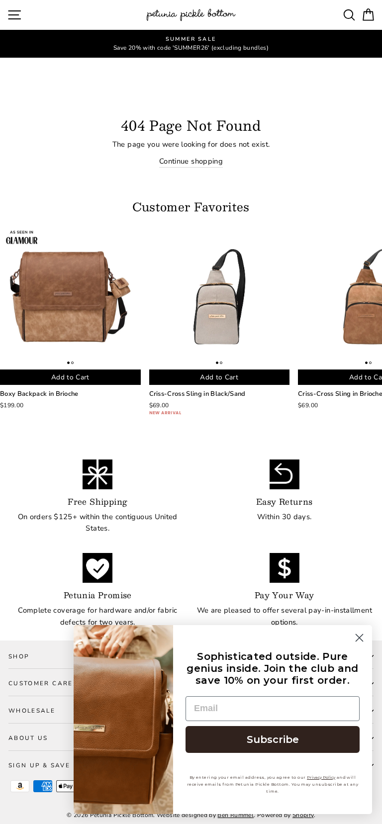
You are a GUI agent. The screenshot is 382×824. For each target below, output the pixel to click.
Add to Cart (70, 377)
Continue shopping (191, 161)
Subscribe (273, 739)
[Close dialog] (359, 637)
